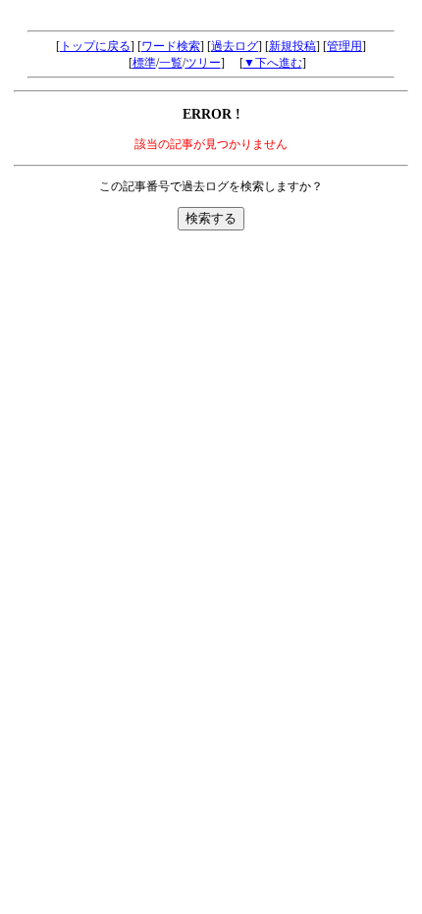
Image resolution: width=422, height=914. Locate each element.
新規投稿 (292, 46)
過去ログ (234, 46)
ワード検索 (170, 46)
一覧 (171, 63)
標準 (144, 63)
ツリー (203, 63)
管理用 (344, 46)
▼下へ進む (272, 63)
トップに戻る (95, 46)
